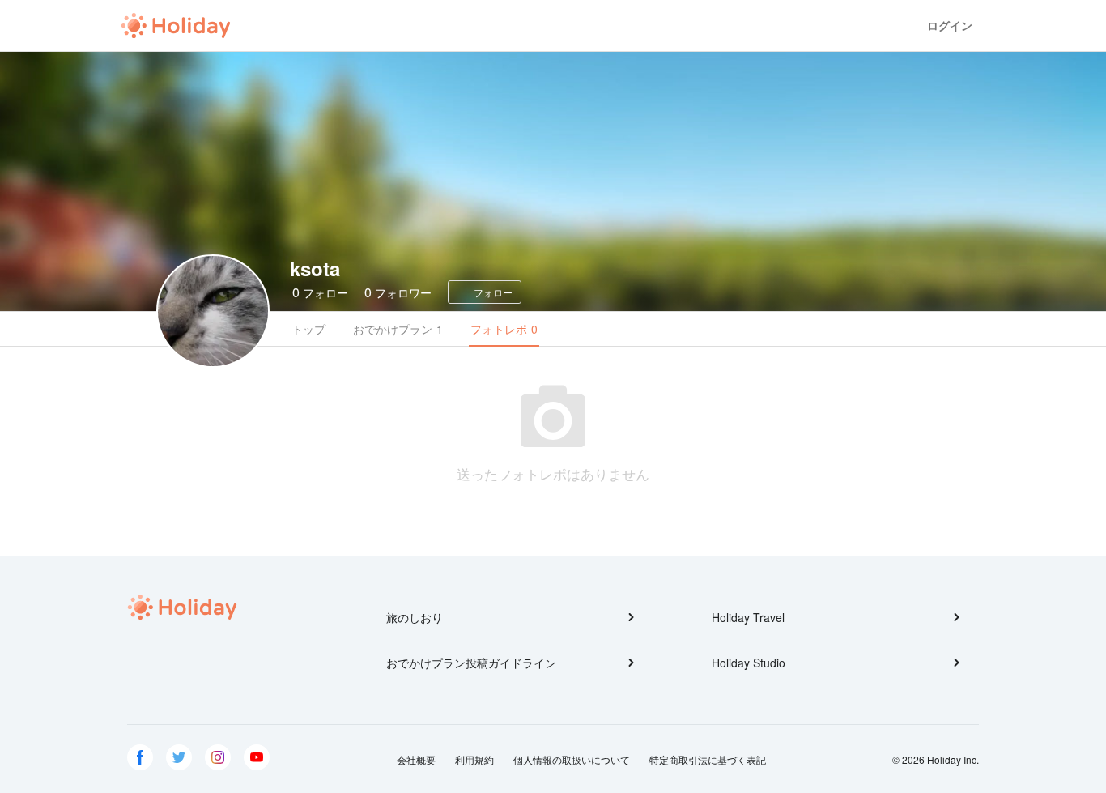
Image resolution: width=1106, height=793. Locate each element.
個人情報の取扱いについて (571, 759)
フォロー (320, 292)
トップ (308, 329)
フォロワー (398, 292)
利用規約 (474, 759)
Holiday (176, 26)
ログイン (949, 25)
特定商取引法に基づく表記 (707, 759)
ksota (315, 268)
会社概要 (416, 759)
